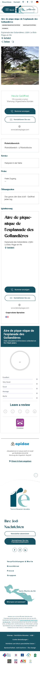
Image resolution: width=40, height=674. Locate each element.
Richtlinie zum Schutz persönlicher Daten (20, 643)
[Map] (23, 2)
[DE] (37, 2)
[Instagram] (20, 550)
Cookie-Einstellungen (20, 639)
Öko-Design (32, 647)
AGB (31, 635)
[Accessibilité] (27, 2)
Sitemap (10, 635)
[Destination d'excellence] (16, 655)
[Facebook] (15, 550)
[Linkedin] (25, 550)
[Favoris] (32, 2)
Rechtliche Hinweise (21, 635)
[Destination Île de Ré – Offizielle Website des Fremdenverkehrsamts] (20, 9)
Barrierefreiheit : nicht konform (15, 647)
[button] (37, 2)
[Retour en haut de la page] (36, 475)
